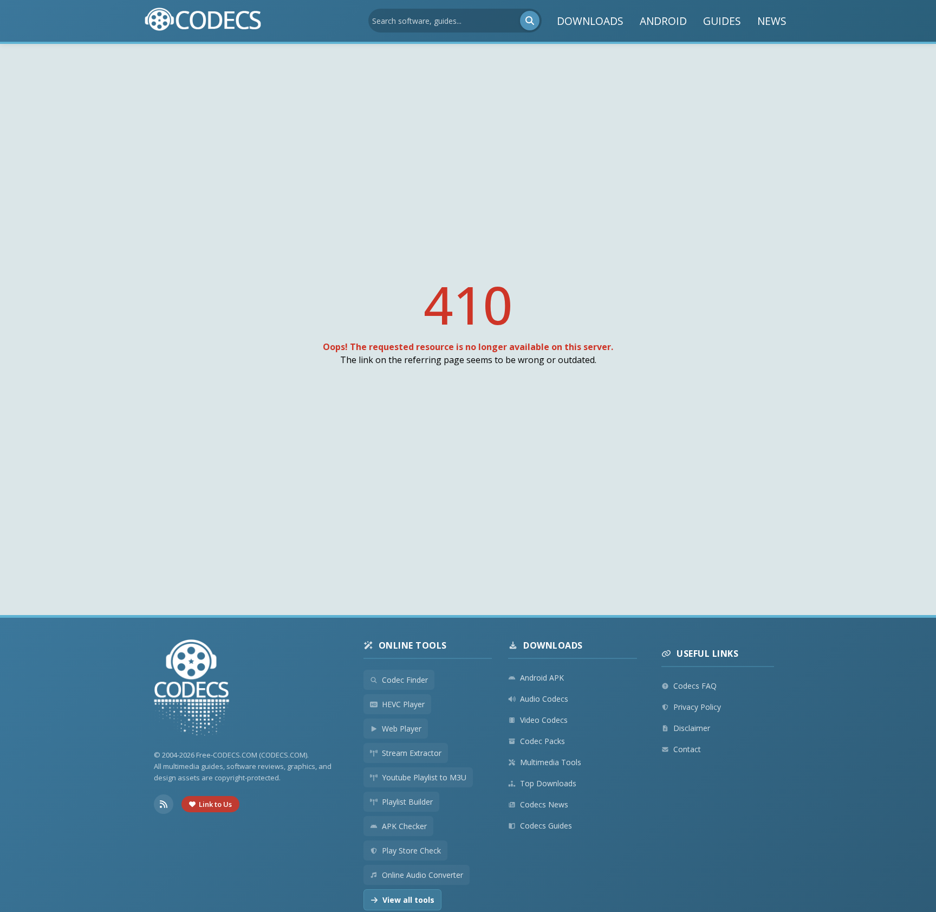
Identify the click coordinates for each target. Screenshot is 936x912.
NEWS (771, 21)
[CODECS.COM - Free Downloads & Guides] (192, 689)
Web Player (401, 728)
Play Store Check (411, 850)
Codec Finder (405, 680)
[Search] (530, 20)
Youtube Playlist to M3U (424, 777)
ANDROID (663, 21)
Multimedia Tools (550, 762)
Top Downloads (548, 783)
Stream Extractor (411, 753)
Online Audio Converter (422, 875)
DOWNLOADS (590, 21)
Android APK (542, 677)
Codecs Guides (546, 825)
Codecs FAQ (695, 686)
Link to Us (215, 804)
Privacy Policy (697, 707)
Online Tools (413, 645)
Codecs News (544, 804)
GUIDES (722, 21)
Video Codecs (544, 720)
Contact (687, 749)
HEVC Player (403, 704)
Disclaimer (691, 728)
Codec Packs (542, 741)
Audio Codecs (544, 699)
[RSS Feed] (163, 804)
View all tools (408, 900)
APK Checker (404, 826)
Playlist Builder (407, 802)
